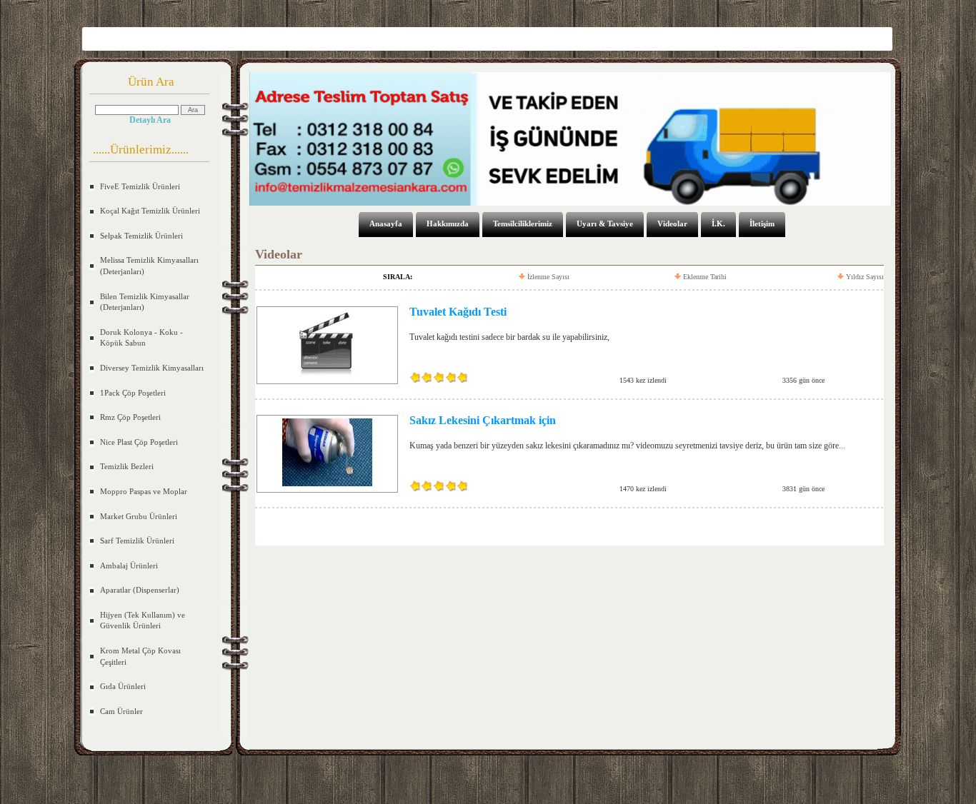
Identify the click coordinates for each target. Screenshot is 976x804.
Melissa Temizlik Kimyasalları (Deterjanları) (149, 266)
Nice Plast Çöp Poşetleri (139, 442)
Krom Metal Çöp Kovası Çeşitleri (140, 656)
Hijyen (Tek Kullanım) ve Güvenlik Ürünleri (142, 620)
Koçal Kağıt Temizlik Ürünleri (150, 210)
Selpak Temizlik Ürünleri (141, 235)
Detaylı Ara (150, 120)
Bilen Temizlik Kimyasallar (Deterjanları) (144, 302)
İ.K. (718, 223)
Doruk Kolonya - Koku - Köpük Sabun (141, 338)
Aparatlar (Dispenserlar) (139, 590)
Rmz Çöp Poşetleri (130, 417)
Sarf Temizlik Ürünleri (137, 540)
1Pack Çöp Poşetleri (133, 392)
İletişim (762, 223)
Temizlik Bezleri (127, 466)
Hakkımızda (448, 223)
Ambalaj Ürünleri (129, 565)
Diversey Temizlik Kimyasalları (152, 367)
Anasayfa (385, 223)
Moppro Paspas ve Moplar (143, 491)
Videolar (672, 223)
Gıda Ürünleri (123, 686)
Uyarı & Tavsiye (605, 223)
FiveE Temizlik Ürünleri (140, 186)
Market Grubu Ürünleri (138, 516)
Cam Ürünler (121, 711)
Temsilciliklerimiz (522, 223)
